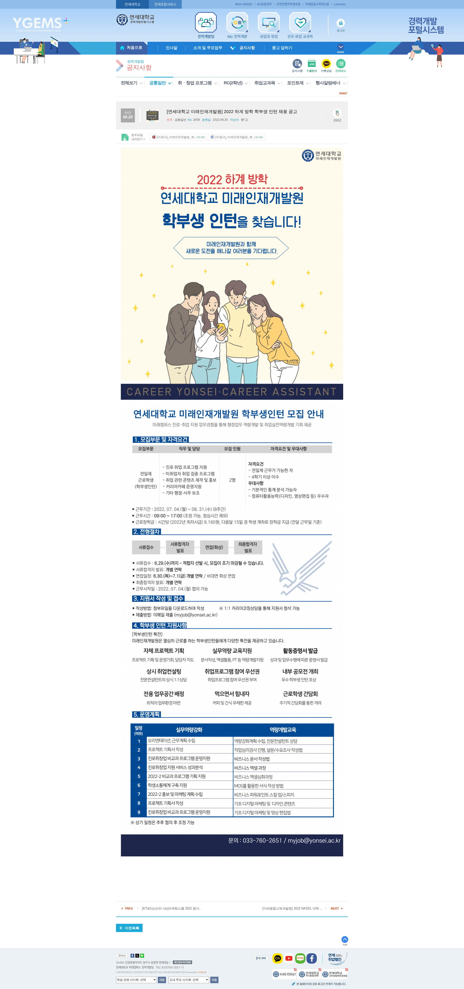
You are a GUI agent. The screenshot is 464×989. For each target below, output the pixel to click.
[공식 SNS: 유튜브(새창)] (289, 958)
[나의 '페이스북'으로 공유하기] (132, 956)
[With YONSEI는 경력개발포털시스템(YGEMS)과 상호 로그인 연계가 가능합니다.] (284, 973)
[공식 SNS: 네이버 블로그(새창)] (300, 958)
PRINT (343, 93)
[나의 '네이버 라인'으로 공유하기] (142, 956)
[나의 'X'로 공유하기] (137, 956)
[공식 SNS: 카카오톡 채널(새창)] (277, 958)
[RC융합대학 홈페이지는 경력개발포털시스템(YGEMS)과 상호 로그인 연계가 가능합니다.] (309, 973)
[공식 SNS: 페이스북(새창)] (311, 958)
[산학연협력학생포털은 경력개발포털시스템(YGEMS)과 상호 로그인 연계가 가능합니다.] (334, 973)
